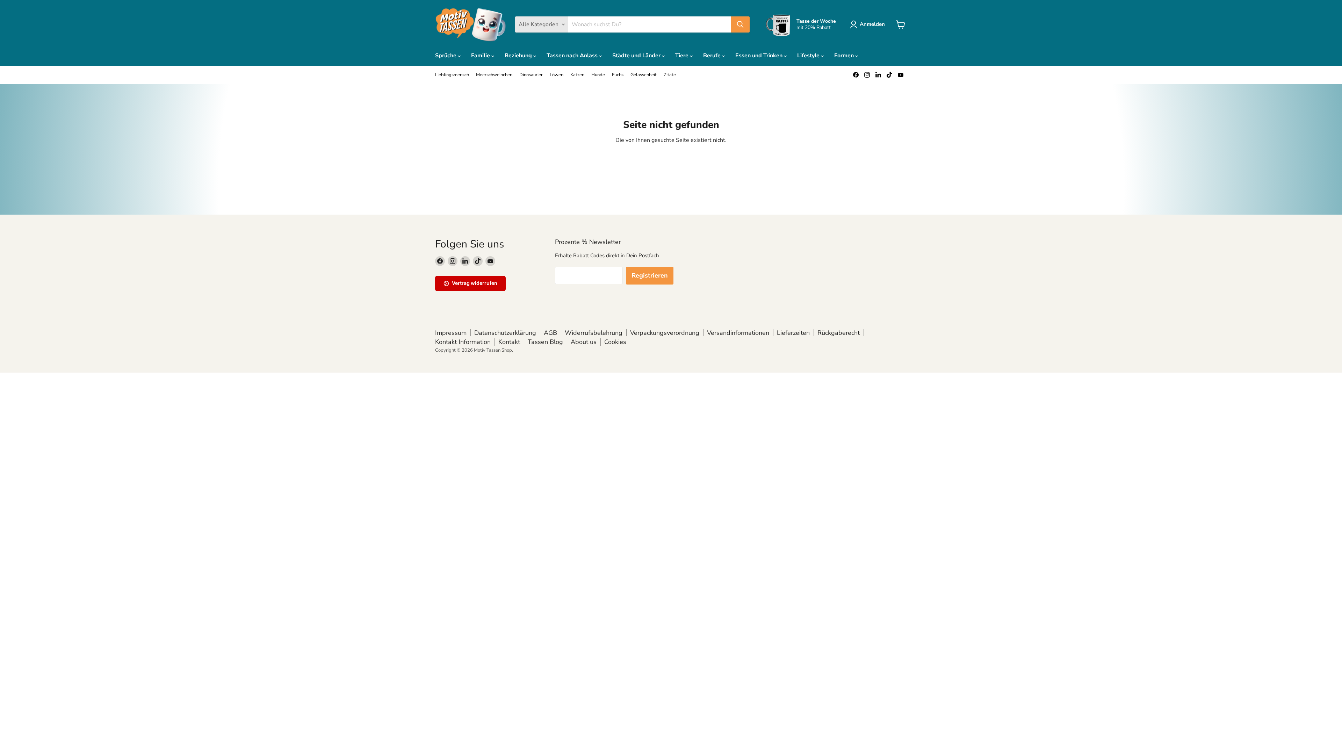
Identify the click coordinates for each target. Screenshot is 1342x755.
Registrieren (650, 275)
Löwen (556, 75)
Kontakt (509, 342)
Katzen (577, 75)
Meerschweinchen (494, 75)
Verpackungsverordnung (664, 333)
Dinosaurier (531, 75)
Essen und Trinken (759, 55)
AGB (550, 333)
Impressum (451, 333)
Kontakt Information (463, 342)
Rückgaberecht (838, 333)
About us (584, 342)
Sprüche (446, 55)
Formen (844, 55)
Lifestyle (809, 55)
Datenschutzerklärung (505, 333)
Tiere (682, 55)
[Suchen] (740, 24)
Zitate (670, 75)
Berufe (712, 55)
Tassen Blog (545, 342)
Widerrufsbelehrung (593, 333)
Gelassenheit (643, 75)
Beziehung (519, 55)
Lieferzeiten (793, 333)
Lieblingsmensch (452, 75)
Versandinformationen (738, 333)
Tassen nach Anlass (573, 55)
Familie (481, 55)
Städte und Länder (637, 55)
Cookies (615, 342)
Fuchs (617, 75)
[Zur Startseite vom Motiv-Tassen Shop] (470, 24)
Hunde (598, 75)
